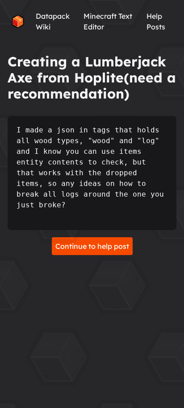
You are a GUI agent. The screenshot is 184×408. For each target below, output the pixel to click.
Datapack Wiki (53, 21)
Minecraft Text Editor (108, 21)
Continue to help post (92, 246)
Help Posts (155, 21)
